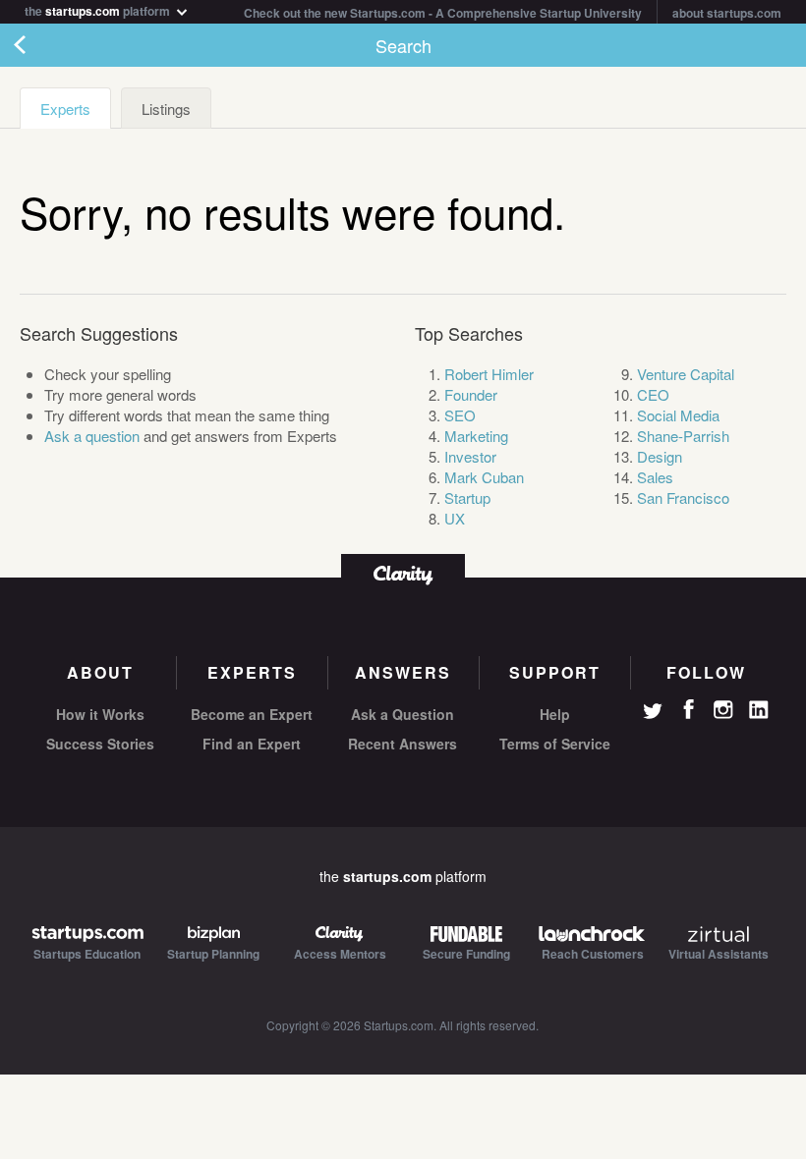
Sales (655, 477)
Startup (467, 497)
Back (39, 45)
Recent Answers (402, 743)
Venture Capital (685, 373)
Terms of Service (554, 743)
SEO (460, 415)
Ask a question (92, 435)
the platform (99, 9)
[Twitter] (652, 713)
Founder (470, 394)
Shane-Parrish (683, 435)
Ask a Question (402, 714)
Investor (470, 456)
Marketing (476, 435)
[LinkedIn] (759, 710)
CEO (653, 394)
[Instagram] (723, 710)
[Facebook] (688, 709)
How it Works (100, 714)
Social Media (678, 415)
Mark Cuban (484, 477)
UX (454, 518)
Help (555, 714)
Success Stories (100, 743)
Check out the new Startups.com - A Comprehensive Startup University (443, 13)
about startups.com (726, 13)
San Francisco (683, 497)
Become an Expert (252, 714)
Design (659, 456)
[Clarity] (403, 573)
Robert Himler (489, 373)
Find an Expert (251, 743)
